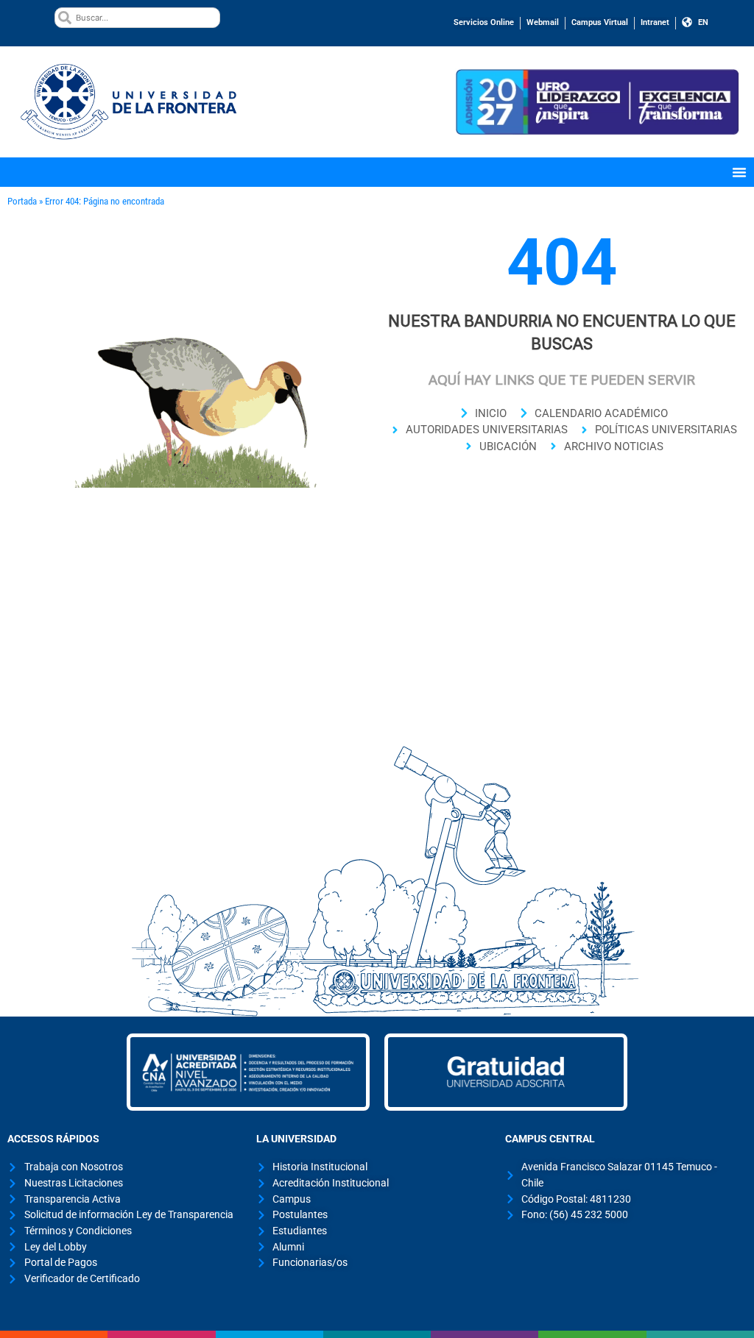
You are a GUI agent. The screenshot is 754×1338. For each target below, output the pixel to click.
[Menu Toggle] (739, 172)
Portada (22, 201)
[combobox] (136, 17)
